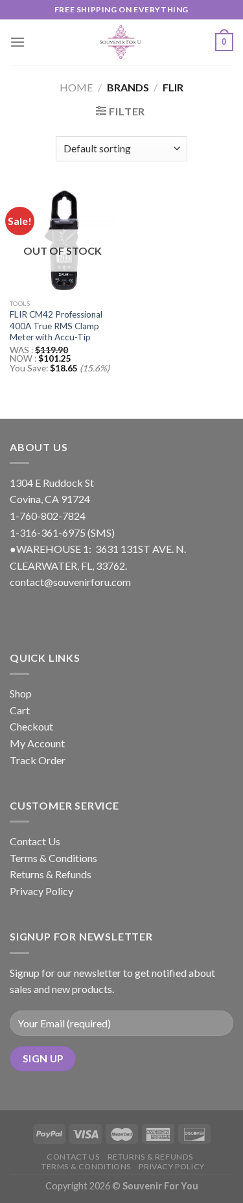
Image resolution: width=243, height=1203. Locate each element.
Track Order (37, 760)
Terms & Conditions (53, 858)
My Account (37, 743)
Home (76, 87)
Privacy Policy (41, 891)
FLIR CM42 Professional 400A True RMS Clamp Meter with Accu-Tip (56, 325)
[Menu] (17, 42)
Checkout (31, 726)
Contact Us (35, 841)
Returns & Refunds (50, 874)
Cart (20, 710)
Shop (21, 693)
